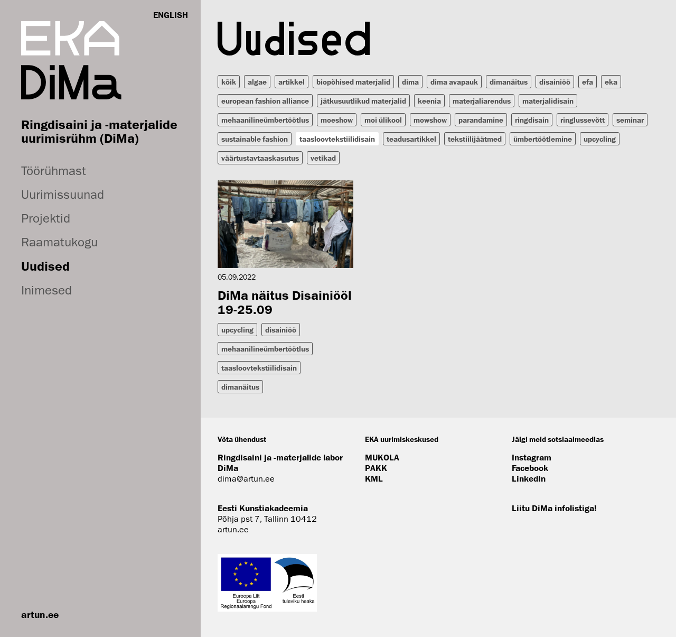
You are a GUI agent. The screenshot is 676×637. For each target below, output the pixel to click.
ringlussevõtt (582, 119)
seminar (630, 119)
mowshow (430, 119)
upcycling (600, 138)
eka (611, 81)
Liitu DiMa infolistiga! (554, 508)
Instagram (531, 457)
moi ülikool (383, 119)
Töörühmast (53, 170)
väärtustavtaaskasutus (260, 157)
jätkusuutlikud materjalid (363, 100)
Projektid (45, 218)
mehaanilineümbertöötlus (265, 119)
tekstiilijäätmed (475, 138)
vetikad (323, 157)
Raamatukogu (59, 242)
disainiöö (554, 81)
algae (257, 81)
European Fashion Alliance (265, 100)
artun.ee (40, 614)
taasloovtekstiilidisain (337, 138)
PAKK (376, 468)
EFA (587, 81)
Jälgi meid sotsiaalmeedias (558, 439)
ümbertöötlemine (542, 138)
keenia (429, 100)
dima (410, 81)
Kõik (228, 81)
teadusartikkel (411, 138)
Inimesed (46, 290)
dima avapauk (454, 81)
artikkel (291, 81)
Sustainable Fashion (254, 138)
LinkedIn (529, 478)
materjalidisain (548, 100)
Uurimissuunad (62, 194)
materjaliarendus (482, 100)
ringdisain (532, 119)
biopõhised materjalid (353, 81)
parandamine (480, 119)
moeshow (337, 119)
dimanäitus (509, 81)
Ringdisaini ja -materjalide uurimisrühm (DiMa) (99, 131)
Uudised (45, 266)
